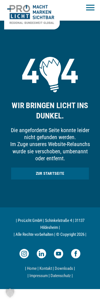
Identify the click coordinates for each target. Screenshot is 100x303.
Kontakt (45, 268)
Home (32, 268)
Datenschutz (61, 275)
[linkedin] (41, 253)
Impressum (38, 275)
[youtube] (58, 253)
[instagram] (24, 253)
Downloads (64, 268)
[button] (10, 293)
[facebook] (76, 253)
